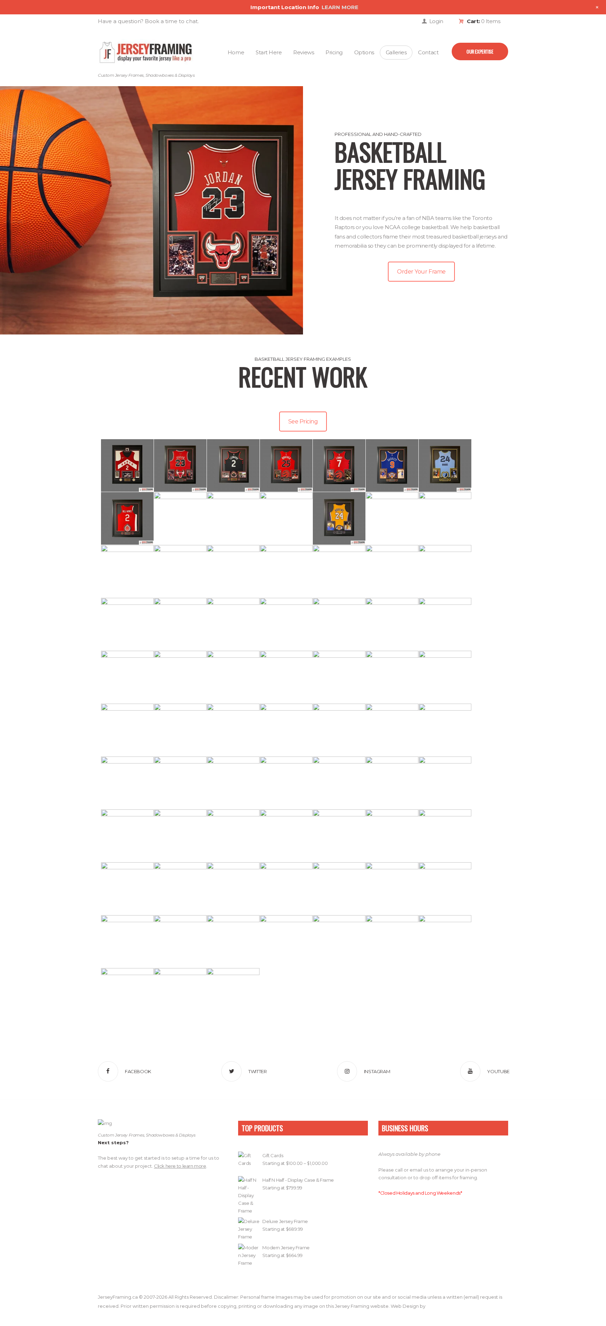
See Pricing (303, 421)
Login (436, 21)
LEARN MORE (340, 7)
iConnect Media (443, 1306)
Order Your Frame (421, 271)
